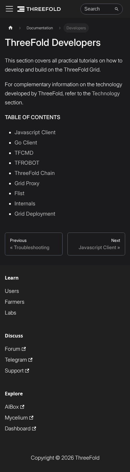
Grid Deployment (35, 214)
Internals (25, 203)
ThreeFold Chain (35, 173)
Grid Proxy (27, 183)
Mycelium (16, 417)
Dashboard (18, 428)
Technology (106, 93)
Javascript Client (35, 132)
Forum (12, 349)
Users (12, 291)
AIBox (12, 407)
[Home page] (10, 28)
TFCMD (24, 153)
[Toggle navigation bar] (9, 9)
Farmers (14, 302)
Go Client (26, 142)
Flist (19, 193)
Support (14, 370)
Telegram (16, 359)
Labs (10, 312)
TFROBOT (27, 163)
